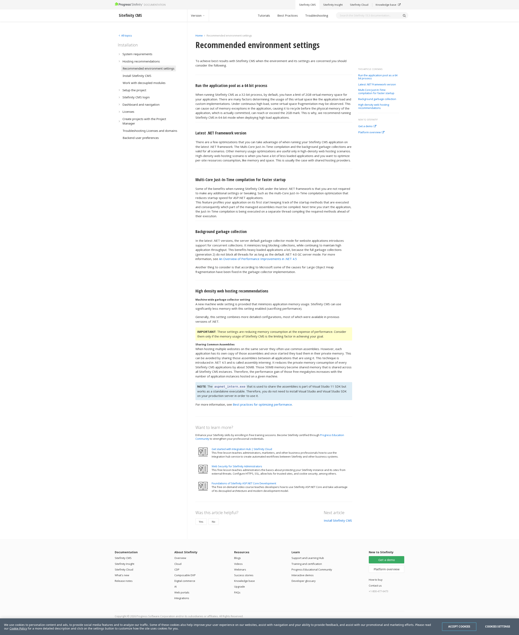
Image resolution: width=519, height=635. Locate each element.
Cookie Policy (18, 628)
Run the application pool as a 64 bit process (377, 77)
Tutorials (264, 15)
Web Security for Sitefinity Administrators (237, 466)
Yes (201, 521)
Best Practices (287, 15)
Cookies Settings (497, 626)
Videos (238, 564)
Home (199, 35)
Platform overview (369, 132)
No (213, 521)
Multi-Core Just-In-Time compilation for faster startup (376, 91)
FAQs (237, 592)
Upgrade (239, 586)
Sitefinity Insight (333, 4)
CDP (176, 569)
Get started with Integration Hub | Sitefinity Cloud (242, 449)
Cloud (177, 564)
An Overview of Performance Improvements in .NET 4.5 (258, 259)
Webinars (240, 569)
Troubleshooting (316, 15)
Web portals (181, 592)
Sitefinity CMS (307, 4)
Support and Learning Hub (308, 558)
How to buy (376, 579)
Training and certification (307, 564)
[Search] (404, 15)
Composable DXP (185, 575)
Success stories (243, 575)
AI (175, 586)
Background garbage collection (377, 99)
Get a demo (365, 126)
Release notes (124, 581)
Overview (180, 558)
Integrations (181, 598)
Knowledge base (386, 4)
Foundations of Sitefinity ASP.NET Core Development (244, 483)
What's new (122, 575)
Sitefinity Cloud (359, 4)
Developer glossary (304, 581)
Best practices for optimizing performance (262, 404)
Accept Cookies (459, 626)
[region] (259, 626)
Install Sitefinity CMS (338, 520)
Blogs (237, 558)
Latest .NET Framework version (377, 84)
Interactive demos (303, 575)
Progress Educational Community (312, 569)
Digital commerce (184, 581)
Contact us (375, 585)
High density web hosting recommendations (373, 106)
